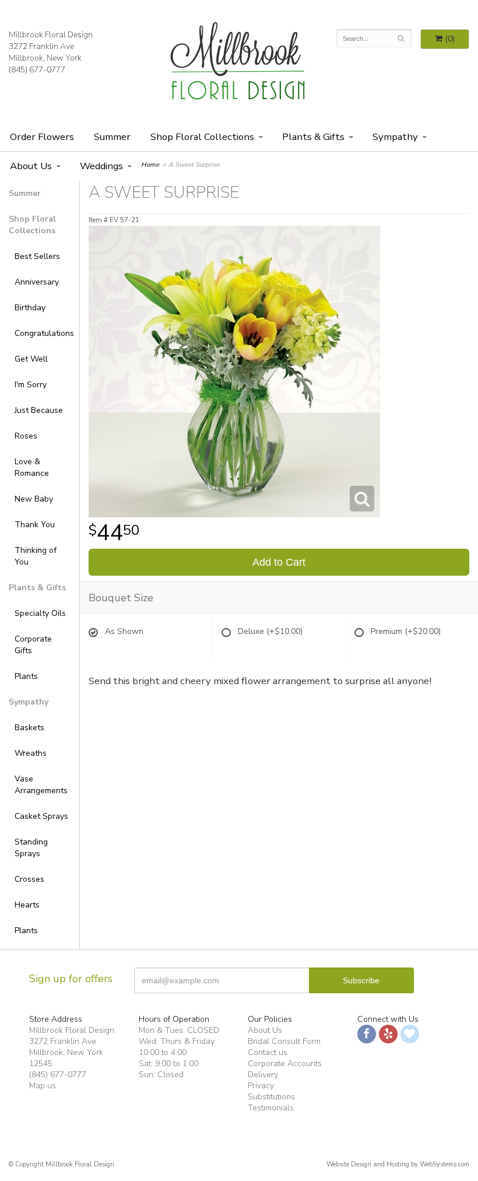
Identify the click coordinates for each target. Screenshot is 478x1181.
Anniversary (37, 282)
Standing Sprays (31, 847)
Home (150, 164)
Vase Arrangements (41, 784)
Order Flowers (42, 136)
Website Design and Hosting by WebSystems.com (397, 1164)
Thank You (35, 524)
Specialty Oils (40, 613)
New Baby (34, 498)
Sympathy (395, 136)
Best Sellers (37, 256)
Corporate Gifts (33, 644)
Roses (26, 435)
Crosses (29, 879)
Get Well (31, 359)
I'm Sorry (31, 384)
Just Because (39, 410)
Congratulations (43, 333)
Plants (26, 676)
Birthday (30, 307)
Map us (42, 1085)
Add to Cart (278, 562)
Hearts (27, 904)
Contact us (267, 1052)
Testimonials (271, 1107)
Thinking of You (36, 556)
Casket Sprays (41, 816)
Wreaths (31, 753)
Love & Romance (32, 467)
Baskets (29, 727)
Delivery (263, 1074)
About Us (265, 1030)
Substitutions (271, 1096)
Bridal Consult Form (284, 1041)
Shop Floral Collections (202, 136)
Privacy (261, 1085)
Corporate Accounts (285, 1063)
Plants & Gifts (313, 136)
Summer (112, 136)
